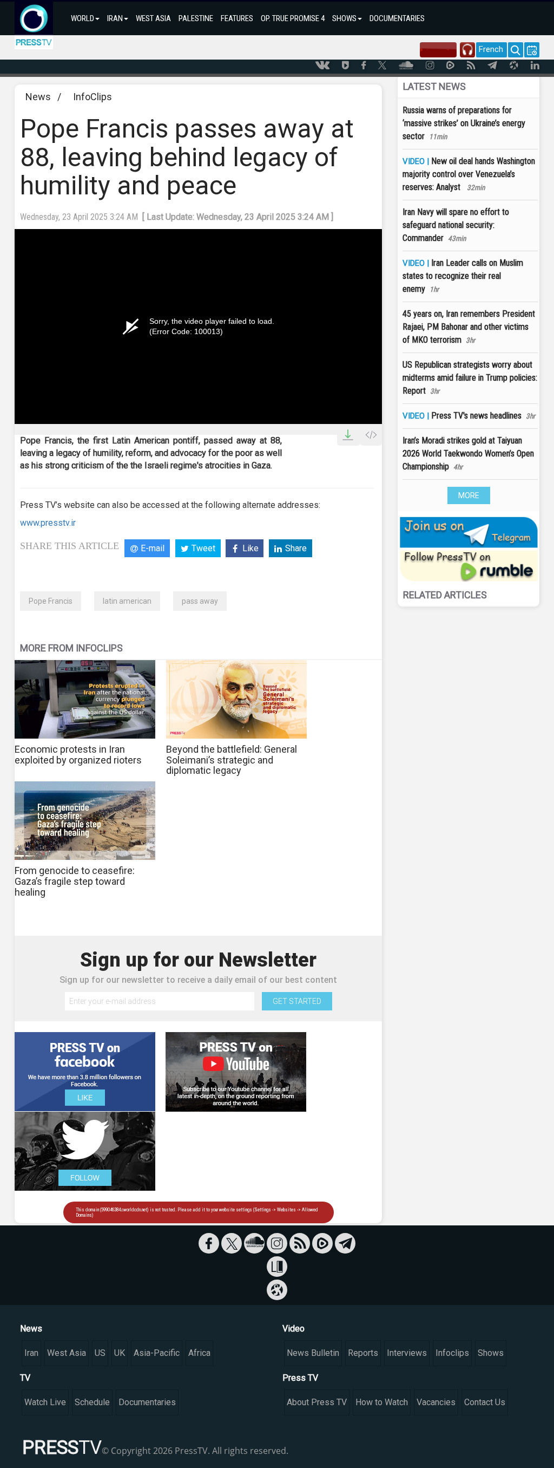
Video (293, 1328)
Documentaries (147, 1402)
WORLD (82, 18)
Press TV (300, 1378)
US (100, 1353)
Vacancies (436, 1402)
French (491, 49)
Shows (491, 1353)
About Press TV (317, 1402)
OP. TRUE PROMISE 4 (293, 18)
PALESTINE (196, 18)
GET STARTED (297, 1001)
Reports (363, 1353)
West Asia (66, 1353)
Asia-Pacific (157, 1353)
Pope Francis (50, 601)
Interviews (407, 1353)
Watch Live (45, 1402)
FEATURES (237, 18)
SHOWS (344, 18)
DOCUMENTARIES (397, 18)
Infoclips (452, 1353)
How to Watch (381, 1402)
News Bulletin (313, 1353)
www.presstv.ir (48, 523)
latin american (127, 601)
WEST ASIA (153, 18)
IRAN (115, 18)
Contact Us (484, 1402)
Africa (199, 1353)
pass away (200, 601)
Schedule (92, 1402)
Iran (31, 1353)
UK (119, 1353)
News (38, 96)
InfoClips (92, 96)
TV (25, 1378)
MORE (468, 495)
